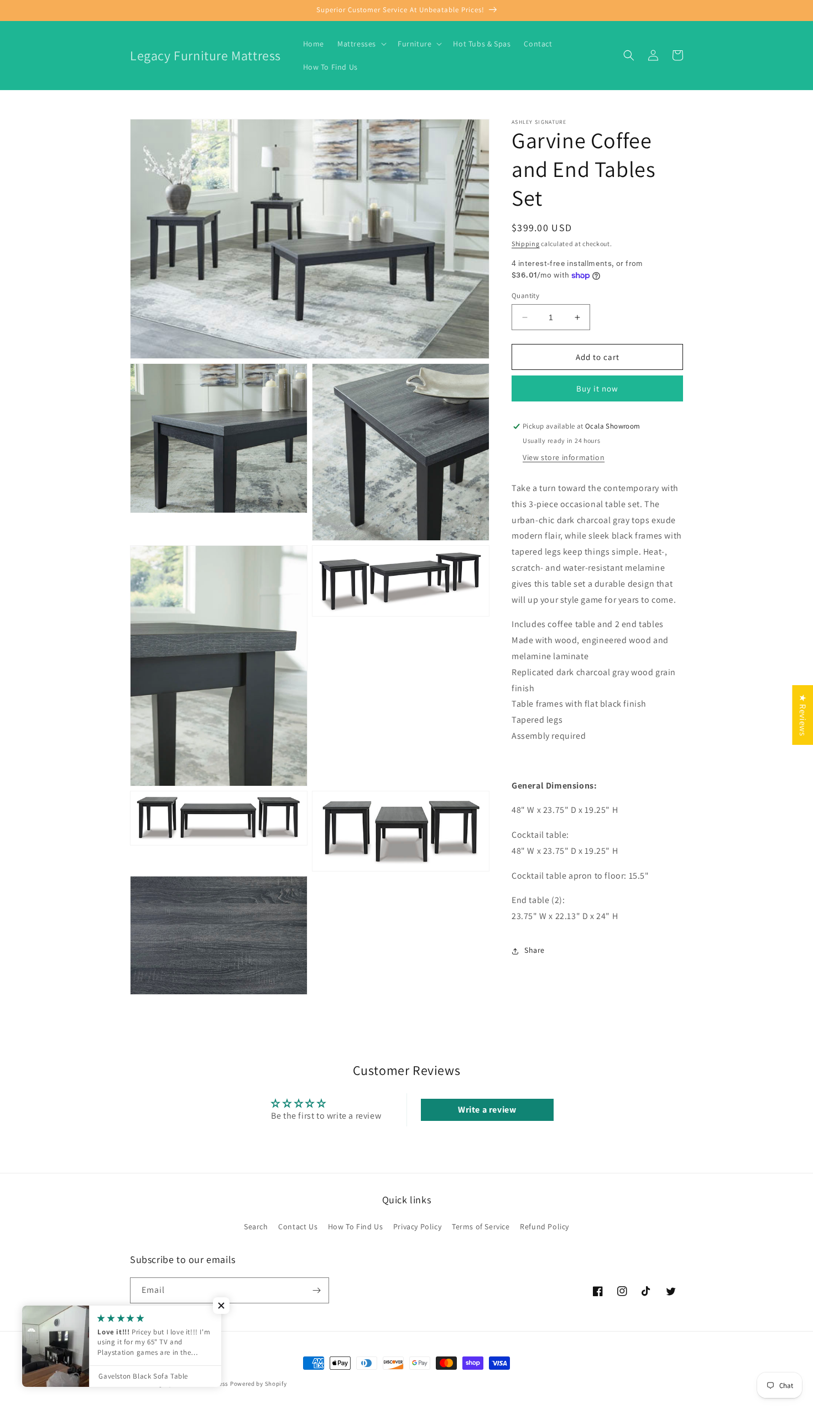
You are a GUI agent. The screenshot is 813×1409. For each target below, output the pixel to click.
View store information (563, 458)
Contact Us (297, 1226)
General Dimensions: (555, 785)
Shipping (526, 243)
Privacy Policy (417, 1226)
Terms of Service (481, 1226)
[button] (361, 43)
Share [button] (534, 951)
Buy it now (597, 389)
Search (256, 1226)
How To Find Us (355, 1226)
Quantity (525, 295)
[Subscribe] (316, 1290)
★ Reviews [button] (803, 715)
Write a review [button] (487, 1109)
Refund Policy (544, 1226)
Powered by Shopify (258, 1383)
